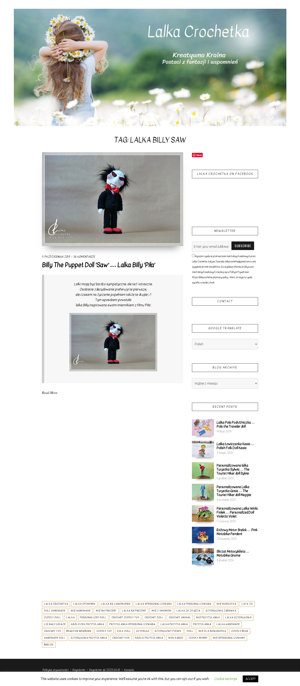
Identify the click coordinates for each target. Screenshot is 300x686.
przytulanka (202, 624)
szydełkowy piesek (168, 631)
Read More (50, 392)
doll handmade (54, 611)
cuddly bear (239, 631)
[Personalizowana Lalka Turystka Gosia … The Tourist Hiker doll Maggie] (203, 491)
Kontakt (129, 670)
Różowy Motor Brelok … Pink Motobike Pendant (237, 531)
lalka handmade (228, 624)
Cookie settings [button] (225, 678)
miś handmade (80, 611)
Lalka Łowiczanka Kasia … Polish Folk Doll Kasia (235, 445)
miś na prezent (106, 611)
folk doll (124, 631)
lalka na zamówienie (115, 604)
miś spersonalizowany (229, 638)
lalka (70, 617)
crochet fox (121, 638)
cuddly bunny (198, 638)
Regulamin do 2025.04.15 (104, 670)
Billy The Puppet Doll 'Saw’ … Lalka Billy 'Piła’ (98, 265)
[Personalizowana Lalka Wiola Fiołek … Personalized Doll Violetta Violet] (203, 513)
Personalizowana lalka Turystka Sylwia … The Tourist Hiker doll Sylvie (233, 469)
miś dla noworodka (212, 631)
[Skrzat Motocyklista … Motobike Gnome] (203, 556)
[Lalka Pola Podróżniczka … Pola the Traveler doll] (203, 427)
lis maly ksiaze (55, 624)
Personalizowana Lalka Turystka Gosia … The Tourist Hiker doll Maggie (234, 490)
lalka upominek (84, 604)
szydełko (142, 631)
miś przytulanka (208, 617)
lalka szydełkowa (238, 617)
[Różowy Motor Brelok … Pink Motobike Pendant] (203, 534)
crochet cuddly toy (125, 617)
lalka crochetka (56, 604)
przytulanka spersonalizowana (132, 624)
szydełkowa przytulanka (89, 638)
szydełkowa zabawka (221, 611)
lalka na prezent (134, 611)
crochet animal (180, 617)
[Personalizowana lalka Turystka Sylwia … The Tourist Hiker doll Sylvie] (203, 470)
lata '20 (247, 604)
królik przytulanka (149, 638)
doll (190, 631)
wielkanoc (175, 638)
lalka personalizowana (194, 604)
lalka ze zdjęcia (188, 611)
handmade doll (54, 638)
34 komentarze (84, 257)
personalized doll (93, 617)
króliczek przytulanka (87, 624)
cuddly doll (52, 617)
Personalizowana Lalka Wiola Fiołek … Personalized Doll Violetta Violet (237, 512)
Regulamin (78, 670)
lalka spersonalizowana (154, 604)
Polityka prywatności (55, 670)
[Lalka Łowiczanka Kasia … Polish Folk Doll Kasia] (203, 449)
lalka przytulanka (174, 624)
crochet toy (52, 631)
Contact (225, 301)
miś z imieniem (161, 611)
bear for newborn (78, 631)
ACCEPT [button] (250, 679)
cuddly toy (104, 631)
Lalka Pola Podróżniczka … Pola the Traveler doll (236, 424)
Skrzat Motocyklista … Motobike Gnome (233, 553)
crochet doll (154, 617)
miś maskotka (226, 604)
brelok (49, 645)
